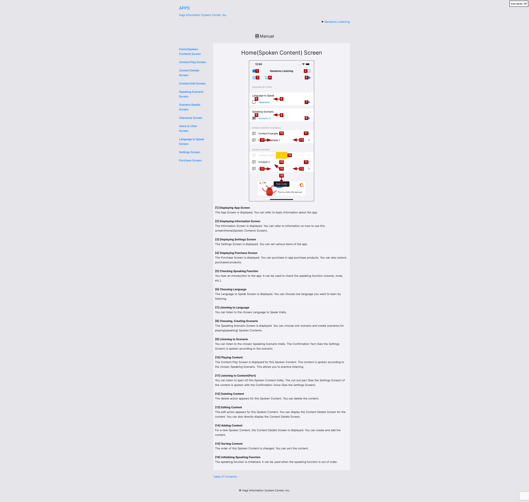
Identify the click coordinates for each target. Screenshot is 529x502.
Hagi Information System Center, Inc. (203, 15)
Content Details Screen (189, 73)
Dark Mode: (517, 3)
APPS (184, 8)
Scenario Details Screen (189, 107)
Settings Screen (189, 152)
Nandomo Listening (337, 21)
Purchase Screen (190, 160)
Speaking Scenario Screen (191, 94)
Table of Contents (225, 476)
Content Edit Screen (192, 83)
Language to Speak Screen (191, 142)
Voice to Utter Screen (188, 128)
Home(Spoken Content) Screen (190, 52)
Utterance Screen (190, 118)
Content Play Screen (192, 62)
